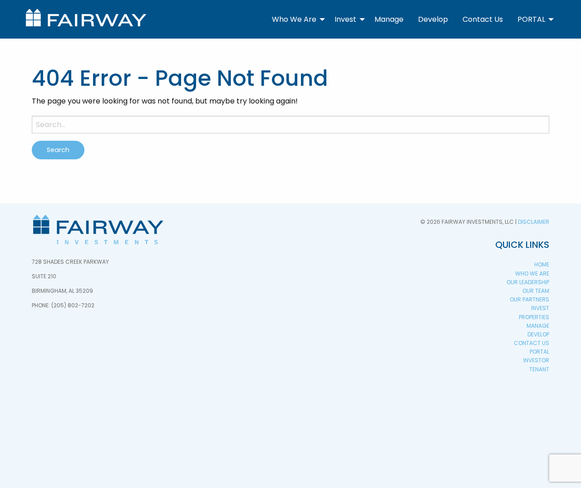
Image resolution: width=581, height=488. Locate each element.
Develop (433, 19)
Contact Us (483, 19)
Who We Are (294, 19)
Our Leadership (528, 282)
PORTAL (531, 19)
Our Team (535, 291)
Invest (345, 19)
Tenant (539, 369)
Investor (536, 360)
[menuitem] (296, 19)
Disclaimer (533, 222)
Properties (534, 317)
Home (541, 264)
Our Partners (529, 299)
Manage (389, 19)
